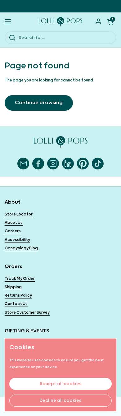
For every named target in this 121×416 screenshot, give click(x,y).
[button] (110, 22)
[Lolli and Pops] (60, 22)
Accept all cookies (60, 383)
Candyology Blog (21, 248)
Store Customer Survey (27, 312)
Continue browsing (39, 103)
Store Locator (19, 214)
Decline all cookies (60, 400)
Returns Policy (18, 295)
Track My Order (20, 278)
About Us (14, 222)
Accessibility (17, 240)
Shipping (13, 287)
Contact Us (16, 304)
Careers (13, 231)
